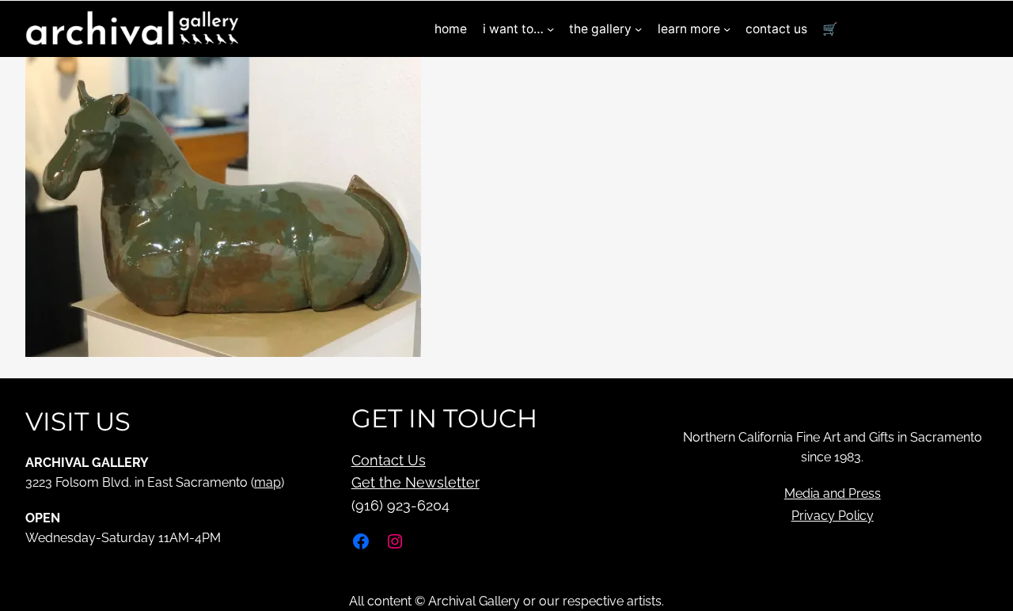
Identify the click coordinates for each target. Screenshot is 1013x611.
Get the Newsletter (415, 482)
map (267, 482)
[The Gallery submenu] (638, 28)
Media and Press (832, 493)
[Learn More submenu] (726, 28)
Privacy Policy (832, 515)
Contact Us (388, 460)
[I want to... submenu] (550, 28)
